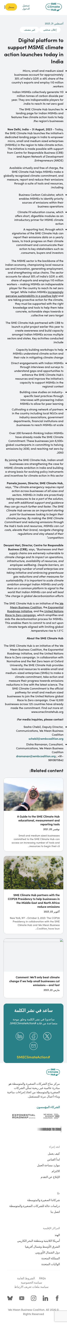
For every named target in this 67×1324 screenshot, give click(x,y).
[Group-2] (24, 1116)
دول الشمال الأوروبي (47, 1252)
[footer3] (48, 1129)
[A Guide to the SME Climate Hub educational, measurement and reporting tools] (33, 814)
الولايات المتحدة (50, 1264)
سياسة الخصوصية (31, 1282)
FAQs (42, 1278)
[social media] (57, 1298)
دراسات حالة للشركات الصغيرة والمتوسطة (34, 1206)
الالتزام (56, 1171)
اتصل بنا (55, 1211)
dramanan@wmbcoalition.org (36, 756)
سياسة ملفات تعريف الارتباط (31, 1286)
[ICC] (51, 1116)
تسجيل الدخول (26, 7)
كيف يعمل (54, 1153)
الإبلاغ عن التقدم (50, 1177)
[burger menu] (4, 7)
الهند (57, 1235)
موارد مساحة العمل (48, 1165)
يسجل (11, 7)
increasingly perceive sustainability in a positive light (34, 294)
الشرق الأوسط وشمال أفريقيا (42, 1246)
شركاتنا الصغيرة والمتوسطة (43, 1200)
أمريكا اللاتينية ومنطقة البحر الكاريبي (38, 1240)
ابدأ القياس (53, 1159)
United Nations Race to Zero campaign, (34, 613)
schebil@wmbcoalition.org (46, 738)
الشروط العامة (26, 1278)
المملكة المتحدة (50, 1258)
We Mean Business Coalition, (36, 605)
